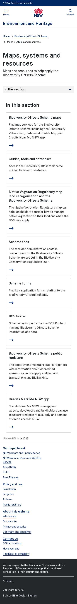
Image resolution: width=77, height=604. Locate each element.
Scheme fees (19, 242)
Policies (7, 499)
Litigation (8, 494)
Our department (14, 448)
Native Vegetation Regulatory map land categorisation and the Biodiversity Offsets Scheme (35, 196)
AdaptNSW (9, 467)
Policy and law (13, 484)
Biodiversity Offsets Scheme (30, 36)
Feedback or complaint (16, 553)
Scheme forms (20, 283)
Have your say (11, 548)
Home (6, 36)
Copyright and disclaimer (17, 531)
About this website (16, 511)
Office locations (12, 543)
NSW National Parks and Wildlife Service (22, 460)
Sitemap (8, 581)
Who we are (9, 516)
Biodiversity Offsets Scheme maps (35, 117)
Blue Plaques (10, 477)
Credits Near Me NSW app (29, 399)
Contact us (10, 538)
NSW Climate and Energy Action (21, 453)
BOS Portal (17, 316)
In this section (38, 89)
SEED (6, 472)
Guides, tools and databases (30, 159)
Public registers (12, 504)
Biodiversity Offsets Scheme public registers (35, 355)
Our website (10, 521)
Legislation (9, 489)
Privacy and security (14, 526)
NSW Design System (24, 595)
